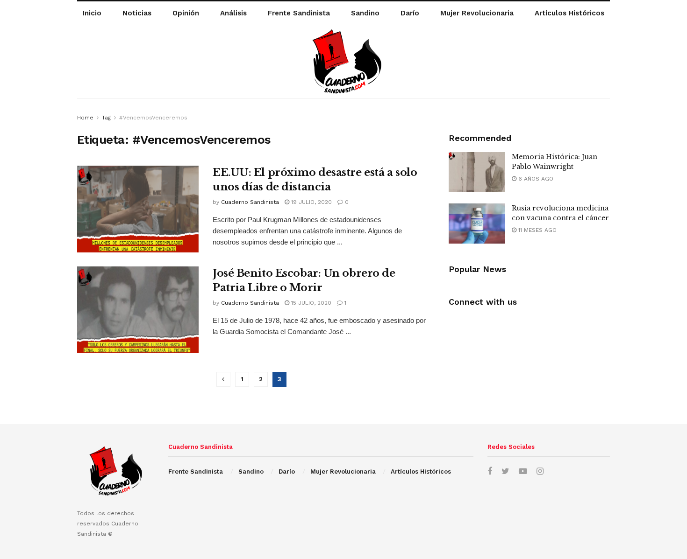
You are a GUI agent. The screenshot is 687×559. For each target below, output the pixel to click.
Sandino (365, 13)
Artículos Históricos (569, 13)
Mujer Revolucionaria (477, 13)
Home (85, 117)
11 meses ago (536, 230)
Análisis (233, 13)
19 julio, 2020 (310, 202)
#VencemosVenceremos (153, 117)
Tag (106, 117)
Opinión (185, 13)
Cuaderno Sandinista (250, 202)
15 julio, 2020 (310, 303)
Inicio (92, 13)
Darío (410, 13)
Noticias (136, 13)
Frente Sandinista (299, 13)
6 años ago (534, 178)
